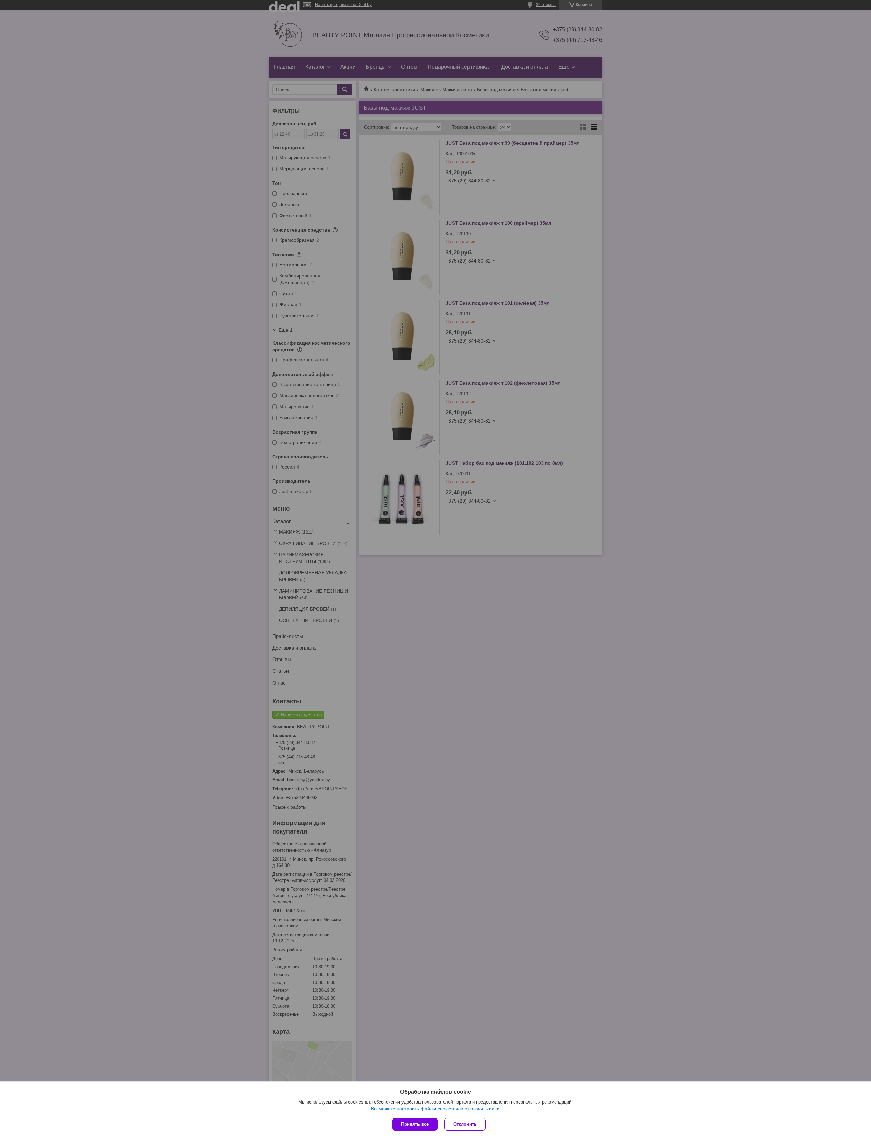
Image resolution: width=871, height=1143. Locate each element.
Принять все (415, 1124)
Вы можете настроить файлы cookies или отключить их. (433, 1108)
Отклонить (465, 1124)
